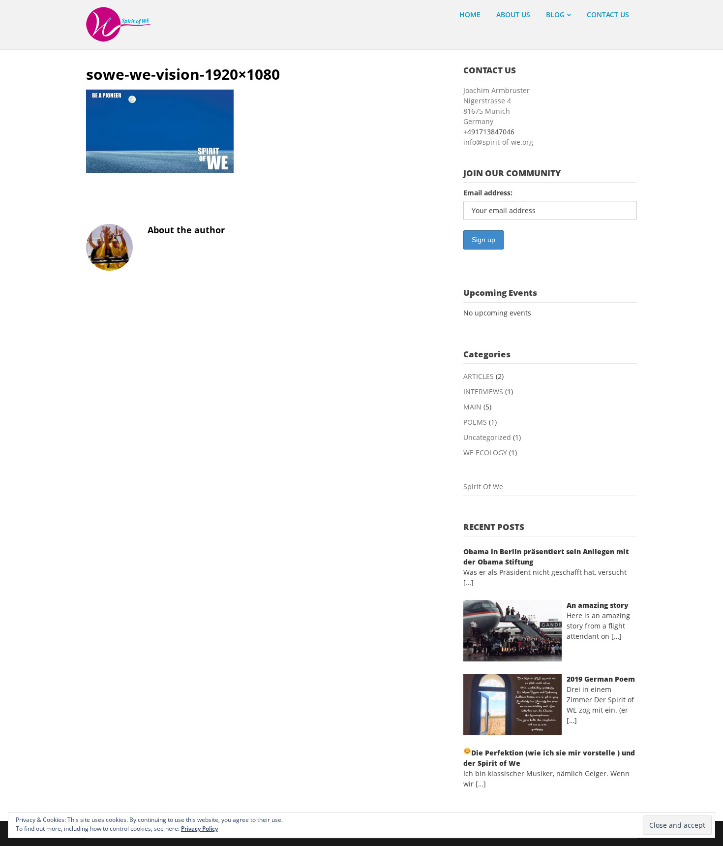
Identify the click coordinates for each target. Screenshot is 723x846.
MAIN (472, 406)
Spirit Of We (483, 486)
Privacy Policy (199, 828)
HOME (470, 14)
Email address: (487, 192)
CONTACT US (608, 14)
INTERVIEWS (483, 391)
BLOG (555, 14)
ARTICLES (478, 376)
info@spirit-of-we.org (498, 142)
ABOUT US (513, 14)
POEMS (475, 422)
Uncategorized (487, 437)
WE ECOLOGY (485, 452)
